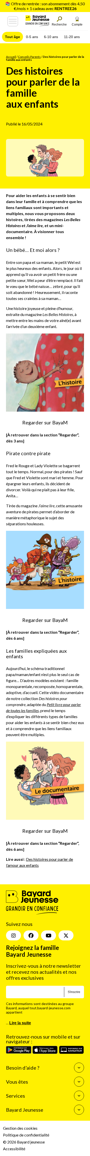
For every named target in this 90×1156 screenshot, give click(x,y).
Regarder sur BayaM (45, 422)
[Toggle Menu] (13, 21)
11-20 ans (72, 37)
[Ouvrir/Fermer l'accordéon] (79, 1068)
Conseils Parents (29, 57)
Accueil (11, 57)
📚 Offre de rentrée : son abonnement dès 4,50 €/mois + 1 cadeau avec (45, 6)
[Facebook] (31, 935)
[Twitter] (66, 935)
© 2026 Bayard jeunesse (24, 1141)
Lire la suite (20, 1023)
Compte (77, 24)
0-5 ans (32, 37)
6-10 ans (51, 37)
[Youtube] (48, 935)
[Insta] (13, 935)
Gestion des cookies (20, 1128)
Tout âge (12, 37)
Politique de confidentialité (26, 1134)
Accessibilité (14, 1148)
